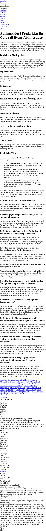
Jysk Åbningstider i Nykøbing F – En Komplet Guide (22, 393)
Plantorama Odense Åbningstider (11, 386)
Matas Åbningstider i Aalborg (26, 390)
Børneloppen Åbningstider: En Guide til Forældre (18, 381)
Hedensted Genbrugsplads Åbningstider (13, 380)
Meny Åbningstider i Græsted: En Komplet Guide (20, 391)
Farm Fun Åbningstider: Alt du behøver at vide (27, 384)
